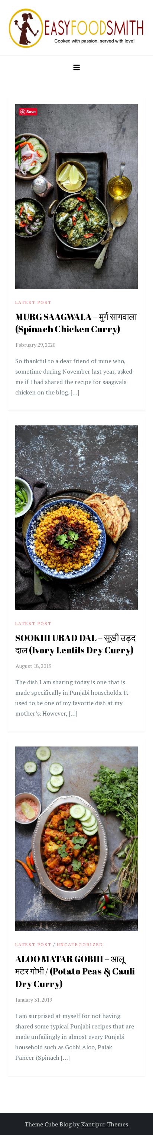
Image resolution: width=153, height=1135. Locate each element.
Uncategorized (80, 944)
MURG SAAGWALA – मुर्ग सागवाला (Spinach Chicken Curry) (76, 323)
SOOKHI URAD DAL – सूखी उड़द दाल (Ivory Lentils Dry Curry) (75, 644)
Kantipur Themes (104, 1124)
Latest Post (33, 302)
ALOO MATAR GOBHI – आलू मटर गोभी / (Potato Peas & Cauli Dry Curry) (75, 971)
